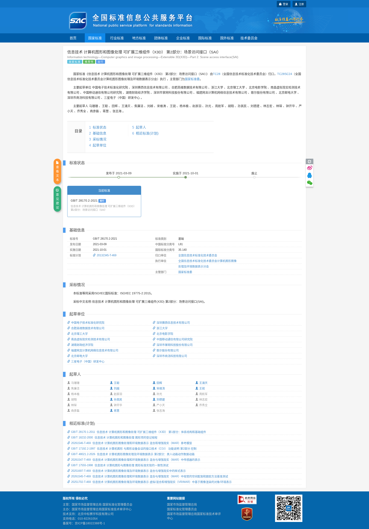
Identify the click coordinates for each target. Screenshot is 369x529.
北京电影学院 (165, 333)
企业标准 (183, 37)
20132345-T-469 (106, 255)
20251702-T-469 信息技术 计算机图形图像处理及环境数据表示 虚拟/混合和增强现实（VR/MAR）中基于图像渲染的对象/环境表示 (151, 482)
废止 (254, 173)
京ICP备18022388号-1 (90, 523)
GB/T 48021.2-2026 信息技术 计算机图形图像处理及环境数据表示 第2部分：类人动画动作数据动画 (133, 454)
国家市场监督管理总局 (182, 504)
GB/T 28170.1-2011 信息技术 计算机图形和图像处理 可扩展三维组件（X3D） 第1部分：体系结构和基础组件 (138, 432)
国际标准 (205, 37)
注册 (300, 4)
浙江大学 (162, 328)
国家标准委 (192, 79)
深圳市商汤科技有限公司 (172, 356)
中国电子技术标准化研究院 (87, 322)
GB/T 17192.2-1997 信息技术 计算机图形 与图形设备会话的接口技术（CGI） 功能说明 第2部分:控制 (133, 448)
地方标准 (139, 37)
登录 (285, 4)
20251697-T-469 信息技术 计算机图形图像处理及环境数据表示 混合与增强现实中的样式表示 (128, 470)
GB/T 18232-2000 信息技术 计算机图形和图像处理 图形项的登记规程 (114, 437)
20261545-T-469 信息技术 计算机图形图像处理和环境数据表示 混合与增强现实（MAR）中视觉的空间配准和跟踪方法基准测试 (149, 476)
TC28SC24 (284, 74)
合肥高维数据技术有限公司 (87, 328)
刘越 (116, 388)
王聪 (116, 382)
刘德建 (161, 399)
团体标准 (161, 37)
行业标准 (117, 37)
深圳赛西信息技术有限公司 (173, 322)
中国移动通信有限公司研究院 (175, 339)
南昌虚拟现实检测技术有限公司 (90, 339)
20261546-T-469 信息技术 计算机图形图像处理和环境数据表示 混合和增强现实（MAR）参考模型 (131, 443)
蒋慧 (116, 410)
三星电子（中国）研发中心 (87, 361)
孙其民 (118, 399)
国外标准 (227, 37)
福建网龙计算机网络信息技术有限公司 (94, 350)
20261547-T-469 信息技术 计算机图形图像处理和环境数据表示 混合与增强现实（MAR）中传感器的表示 (135, 459)
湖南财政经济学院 (82, 344)
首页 (73, 37)
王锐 (202, 388)
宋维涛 (161, 388)
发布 (119, 173)
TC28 (216, 74)
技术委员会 (249, 37)
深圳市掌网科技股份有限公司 (175, 344)
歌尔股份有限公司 (168, 350)
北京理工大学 (79, 333)
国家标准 (95, 37)
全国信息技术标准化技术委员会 (197, 255)
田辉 (159, 382)
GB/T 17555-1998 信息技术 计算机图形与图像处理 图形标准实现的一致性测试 (119, 465)
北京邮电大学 (79, 356)
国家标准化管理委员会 (182, 509)
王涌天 (203, 382)
